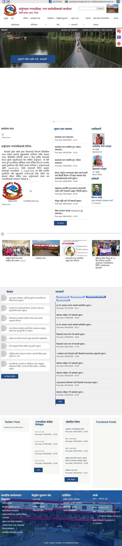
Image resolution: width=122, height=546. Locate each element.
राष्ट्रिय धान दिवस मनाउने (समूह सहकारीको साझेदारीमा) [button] (28, 338)
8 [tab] (71, 122)
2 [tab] (54, 122)
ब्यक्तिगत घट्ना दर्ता (71, 470)
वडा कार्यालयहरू (15, 21)
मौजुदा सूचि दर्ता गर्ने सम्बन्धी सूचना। (68, 201)
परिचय (25, 18)
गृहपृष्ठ (6, 18)
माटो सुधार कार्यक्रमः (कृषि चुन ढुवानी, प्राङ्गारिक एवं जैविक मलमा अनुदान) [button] (27, 299)
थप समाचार (60, 223)
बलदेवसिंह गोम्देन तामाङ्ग (101, 146)
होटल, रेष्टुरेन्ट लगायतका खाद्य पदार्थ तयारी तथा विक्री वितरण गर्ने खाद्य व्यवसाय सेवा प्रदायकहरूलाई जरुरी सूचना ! (71, 176)
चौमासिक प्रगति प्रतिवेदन (72, 503)
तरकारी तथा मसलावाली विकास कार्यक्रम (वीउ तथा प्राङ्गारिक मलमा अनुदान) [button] (26, 309)
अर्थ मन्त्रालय (7, 503)
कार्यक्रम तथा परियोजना (35, 21)
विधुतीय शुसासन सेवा (62, 21)
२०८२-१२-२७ (39, 461)
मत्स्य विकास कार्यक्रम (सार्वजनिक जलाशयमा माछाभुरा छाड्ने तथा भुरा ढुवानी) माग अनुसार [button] (27, 329)
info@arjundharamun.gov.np (110, 516)
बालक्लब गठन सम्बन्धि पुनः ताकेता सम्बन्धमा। (90, 30)
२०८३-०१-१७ (39, 451)
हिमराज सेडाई (97, 197)
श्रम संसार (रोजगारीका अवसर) (101, 21)
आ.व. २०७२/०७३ (70, 439)
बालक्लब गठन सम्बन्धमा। (62, 30)
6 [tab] (65, 122)
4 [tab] (59, 122)
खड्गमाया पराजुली (99, 169)
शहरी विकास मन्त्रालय (10, 511)
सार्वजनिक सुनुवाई (69, 507)
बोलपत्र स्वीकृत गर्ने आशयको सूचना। (70, 363)
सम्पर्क (116, 18)
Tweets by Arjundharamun (13, 427)
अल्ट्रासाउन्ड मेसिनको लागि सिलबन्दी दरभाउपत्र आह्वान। (77, 382)
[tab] (25, 299)
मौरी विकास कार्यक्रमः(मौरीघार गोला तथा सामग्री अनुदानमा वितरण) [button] (25, 319)
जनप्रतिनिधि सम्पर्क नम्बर (30, 201)
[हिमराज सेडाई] (97, 190)
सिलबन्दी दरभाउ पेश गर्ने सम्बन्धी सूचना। (71, 334)
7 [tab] (68, 122)
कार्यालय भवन (7, 128)
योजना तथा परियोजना (77, 296)
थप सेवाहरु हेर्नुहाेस (9, 376)
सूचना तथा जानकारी (75, 21)
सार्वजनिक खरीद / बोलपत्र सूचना (96, 296)
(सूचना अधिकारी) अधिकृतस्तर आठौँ (102, 200)
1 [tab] (51, 122)
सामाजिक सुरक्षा (38, 503)
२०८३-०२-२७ (39, 432)
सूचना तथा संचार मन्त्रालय (12, 521)
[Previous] (2, 94)
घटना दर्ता (36, 499)
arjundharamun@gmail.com (109, 512)
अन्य (60, 401)
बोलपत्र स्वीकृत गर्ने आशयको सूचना (69, 315)
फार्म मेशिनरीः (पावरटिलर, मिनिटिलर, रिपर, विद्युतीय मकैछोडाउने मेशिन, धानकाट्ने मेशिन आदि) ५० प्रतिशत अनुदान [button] (27, 366)
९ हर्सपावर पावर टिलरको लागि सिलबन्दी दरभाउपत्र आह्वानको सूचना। (81, 353)
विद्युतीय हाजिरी (12, 201)
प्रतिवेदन (50, 18)
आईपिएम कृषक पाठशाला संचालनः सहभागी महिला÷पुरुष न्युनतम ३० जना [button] (27, 355)
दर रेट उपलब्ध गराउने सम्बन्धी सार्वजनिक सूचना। (74, 305)
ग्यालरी (88, 18)
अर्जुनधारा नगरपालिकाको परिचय (16, 146)
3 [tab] (56, 122)
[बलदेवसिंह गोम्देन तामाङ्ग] (98, 139)
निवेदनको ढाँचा (38, 510)
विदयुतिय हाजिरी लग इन (11, 507)
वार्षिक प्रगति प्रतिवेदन (71, 499)
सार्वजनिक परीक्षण (69, 510)
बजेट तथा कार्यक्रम (63, 296)
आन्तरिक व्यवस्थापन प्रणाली (12, 532)
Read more (6, 137)
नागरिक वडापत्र (39, 507)
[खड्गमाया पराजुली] (97, 161)
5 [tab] (62, 122)
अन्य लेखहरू (71, 479)
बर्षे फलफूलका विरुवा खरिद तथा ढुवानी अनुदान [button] (25, 346)
